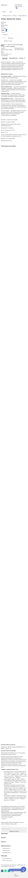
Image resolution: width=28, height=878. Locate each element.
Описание (4, 58)
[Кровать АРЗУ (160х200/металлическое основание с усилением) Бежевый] (14, 220)
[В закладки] (26, 150)
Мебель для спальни (7, 15)
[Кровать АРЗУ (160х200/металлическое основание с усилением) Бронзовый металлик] (14, 188)
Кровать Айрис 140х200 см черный (9, 728)
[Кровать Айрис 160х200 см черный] (14, 657)
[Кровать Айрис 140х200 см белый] (14, 688)
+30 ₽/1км (12, 46)
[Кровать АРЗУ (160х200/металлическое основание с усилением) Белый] (14, 252)
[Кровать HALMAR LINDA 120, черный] (14, 284)
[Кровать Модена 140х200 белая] (14, 411)
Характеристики (13, 58)
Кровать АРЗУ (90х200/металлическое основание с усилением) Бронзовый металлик (12, 357)
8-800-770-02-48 (18, 6)
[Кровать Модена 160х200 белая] (14, 441)
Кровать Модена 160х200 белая (8, 451)
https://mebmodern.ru (7, 858)
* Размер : (3, 32)
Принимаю (4, 818)
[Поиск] (25, 12)
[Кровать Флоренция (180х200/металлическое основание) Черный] (14, 379)
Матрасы (15, 15)
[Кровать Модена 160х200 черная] (14, 503)
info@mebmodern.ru (7, 852)
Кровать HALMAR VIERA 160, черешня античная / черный (12, 574)
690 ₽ (21, 44)
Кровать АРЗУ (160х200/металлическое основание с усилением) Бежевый (13, 230)
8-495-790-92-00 (18, 4)
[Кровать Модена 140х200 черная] (14, 472)
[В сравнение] (26, 153)
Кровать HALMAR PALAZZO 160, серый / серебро (12, 605)
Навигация (4, 833)
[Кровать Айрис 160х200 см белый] (14, 627)
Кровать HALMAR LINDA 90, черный (9, 543)
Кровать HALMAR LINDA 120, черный (10, 293)
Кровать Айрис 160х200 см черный (9, 667)
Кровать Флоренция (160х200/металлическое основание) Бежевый (13, 166)
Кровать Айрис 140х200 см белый (9, 697)
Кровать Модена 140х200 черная (9, 481)
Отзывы (22, 58)
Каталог (3, 837)
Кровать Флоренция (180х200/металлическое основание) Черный (13, 389)
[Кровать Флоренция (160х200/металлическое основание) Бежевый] (14, 156)
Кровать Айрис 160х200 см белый (9, 636)
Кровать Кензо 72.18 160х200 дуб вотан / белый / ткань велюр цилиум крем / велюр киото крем (13, 325)
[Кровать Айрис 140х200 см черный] (14, 719)
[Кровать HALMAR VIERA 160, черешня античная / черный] (14, 564)
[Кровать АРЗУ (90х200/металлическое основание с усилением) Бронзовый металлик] (14, 347)
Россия (2, 26)
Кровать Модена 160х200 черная (9, 512)
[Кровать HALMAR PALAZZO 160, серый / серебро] (14, 596)
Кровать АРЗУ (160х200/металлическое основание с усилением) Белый (13, 262)
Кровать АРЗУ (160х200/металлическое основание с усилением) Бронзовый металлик (13, 198)
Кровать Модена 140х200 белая (8, 420)
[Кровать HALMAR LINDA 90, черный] (14, 533)
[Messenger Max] (16, 8)
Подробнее (10, 816)
